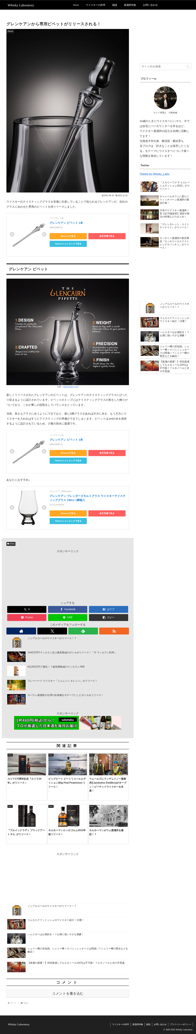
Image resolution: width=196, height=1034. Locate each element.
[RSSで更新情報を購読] (114, 631)
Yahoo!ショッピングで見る (68, 244)
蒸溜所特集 (137, 1024)
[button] (108, 617)
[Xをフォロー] (52, 631)
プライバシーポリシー (180, 1024)
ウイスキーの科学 (120, 1024)
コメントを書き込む (67, 993)
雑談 (148, 1024)
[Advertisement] (67, 575)
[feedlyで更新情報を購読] (83, 631)
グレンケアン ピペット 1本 (66, 222)
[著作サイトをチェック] (21, 631)
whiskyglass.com (70, 387)
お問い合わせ (160, 1024)
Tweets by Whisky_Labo (154, 173)
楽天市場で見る (107, 236)
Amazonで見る (68, 236)
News (12, 544)
